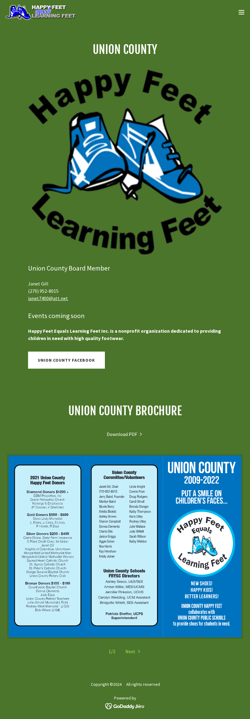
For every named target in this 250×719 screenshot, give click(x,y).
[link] (40, 12)
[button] (241, 12)
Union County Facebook (66, 360)
